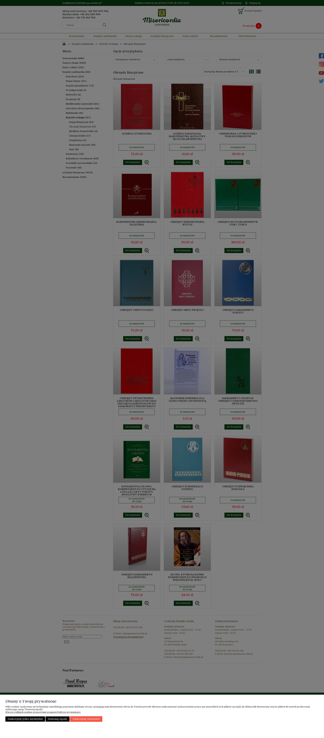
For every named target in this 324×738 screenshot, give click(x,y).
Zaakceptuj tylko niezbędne (25, 719)
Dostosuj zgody (57, 719)
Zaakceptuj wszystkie (86, 719)
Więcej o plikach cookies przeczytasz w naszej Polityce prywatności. (43, 712)
